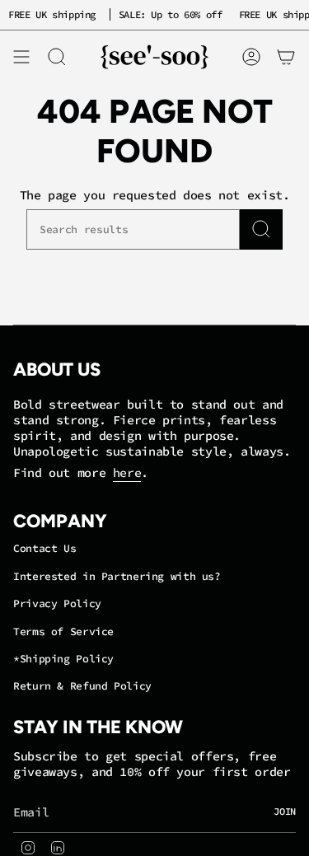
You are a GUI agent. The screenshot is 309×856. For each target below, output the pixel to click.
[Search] (261, 229)
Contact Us (44, 548)
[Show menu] (21, 57)
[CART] (286, 57)
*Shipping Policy (63, 659)
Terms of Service (63, 631)
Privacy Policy (57, 603)
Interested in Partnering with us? (117, 576)
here (127, 472)
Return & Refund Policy (82, 686)
